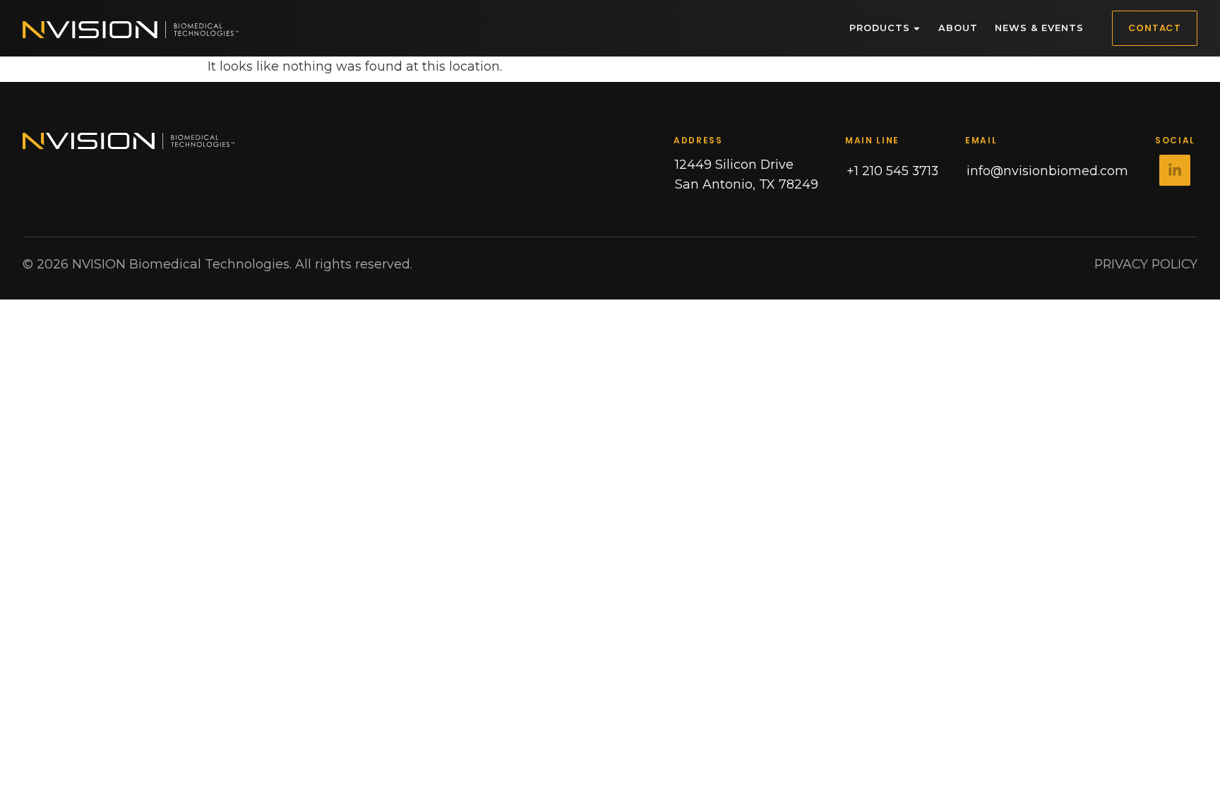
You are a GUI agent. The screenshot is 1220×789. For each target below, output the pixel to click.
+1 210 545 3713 (892, 170)
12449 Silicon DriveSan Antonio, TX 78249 (746, 174)
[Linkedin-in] (1174, 170)
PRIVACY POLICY (1145, 263)
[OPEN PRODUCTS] (916, 28)
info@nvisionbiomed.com (1047, 170)
